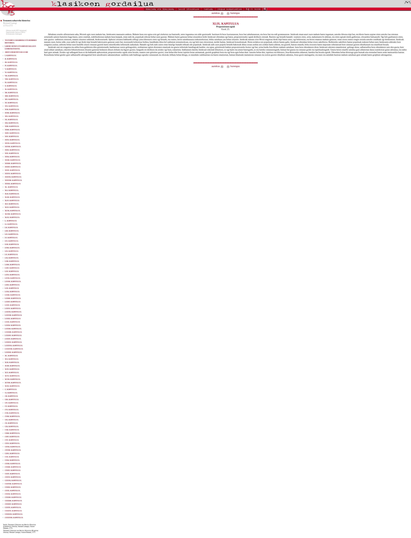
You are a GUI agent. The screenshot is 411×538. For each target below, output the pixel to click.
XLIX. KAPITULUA (12, 217)
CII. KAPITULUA (11, 396)
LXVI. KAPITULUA (12, 275)
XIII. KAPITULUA (11, 96)
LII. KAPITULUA (11, 227)
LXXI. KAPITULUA (12, 291)
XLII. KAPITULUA (12, 194)
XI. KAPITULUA (11, 89)
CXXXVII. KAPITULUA (13, 514)
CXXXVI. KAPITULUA (13, 511)
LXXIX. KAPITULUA (13, 318)
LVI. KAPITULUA (11, 241)
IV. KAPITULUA (11, 65)
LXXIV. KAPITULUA (12, 302)
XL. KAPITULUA (11, 187)
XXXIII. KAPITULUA (13, 163)
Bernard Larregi (10, 23)
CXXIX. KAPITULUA (13, 487)
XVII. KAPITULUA (12, 109)
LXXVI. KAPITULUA (13, 308)
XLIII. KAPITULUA (12, 197)
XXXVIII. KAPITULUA (13, 180)
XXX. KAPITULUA (12, 153)
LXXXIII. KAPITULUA (13, 332)
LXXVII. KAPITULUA (13, 312)
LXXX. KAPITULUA (12, 322)
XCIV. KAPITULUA (12, 369)
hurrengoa (235, 13)
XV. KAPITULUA (11, 103)
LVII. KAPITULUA (12, 244)
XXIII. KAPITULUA (12, 130)
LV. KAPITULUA (11, 237)
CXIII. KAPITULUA (12, 433)
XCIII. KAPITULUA (12, 366)
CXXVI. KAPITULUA (13, 477)
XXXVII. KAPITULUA (13, 177)
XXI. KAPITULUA (11, 123)
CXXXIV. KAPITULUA (13, 504)
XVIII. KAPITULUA (12, 113)
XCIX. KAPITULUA (12, 386)
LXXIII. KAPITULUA (13, 298)
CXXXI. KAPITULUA (13, 494)
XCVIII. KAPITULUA (13, 383)
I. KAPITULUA (10, 55)
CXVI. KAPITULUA (12, 443)
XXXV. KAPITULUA (12, 170)
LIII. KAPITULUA (11, 231)
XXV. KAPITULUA (12, 136)
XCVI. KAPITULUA (12, 376)
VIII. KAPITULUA (11, 79)
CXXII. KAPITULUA (12, 463)
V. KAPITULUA (10, 69)
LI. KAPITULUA (11, 224)
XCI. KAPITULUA (11, 359)
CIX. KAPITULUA (11, 420)
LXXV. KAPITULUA (12, 305)
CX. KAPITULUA (11, 423)
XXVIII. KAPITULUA (13, 146)
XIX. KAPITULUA (11, 116)
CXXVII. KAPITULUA (13, 480)
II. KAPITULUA (11, 59)
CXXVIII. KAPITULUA (13, 484)
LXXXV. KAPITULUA (13, 339)
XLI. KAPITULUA (11, 190)
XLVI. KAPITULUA (12, 207)
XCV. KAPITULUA (12, 372)
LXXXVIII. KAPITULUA (14, 349)
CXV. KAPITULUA (12, 440)
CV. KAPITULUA (11, 406)
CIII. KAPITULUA (11, 399)
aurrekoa (216, 13)
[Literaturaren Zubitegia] (14, 34)
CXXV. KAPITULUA (12, 474)
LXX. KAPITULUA (12, 288)
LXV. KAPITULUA (12, 271)
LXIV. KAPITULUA (12, 268)
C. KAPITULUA (11, 389)
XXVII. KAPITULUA (12, 143)
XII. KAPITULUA (11, 92)
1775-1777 (8, 25)
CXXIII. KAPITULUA (13, 467)
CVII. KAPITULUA (12, 413)
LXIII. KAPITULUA (12, 264)
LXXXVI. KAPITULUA (13, 342)
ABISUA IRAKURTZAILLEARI (16, 52)
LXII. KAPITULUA (12, 261)
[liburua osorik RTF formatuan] (16, 30)
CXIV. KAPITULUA (12, 436)
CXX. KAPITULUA (12, 457)
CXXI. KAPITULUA (12, 460)
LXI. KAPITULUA (11, 258)
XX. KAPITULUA (11, 119)
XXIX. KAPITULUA (12, 150)
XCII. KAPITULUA (12, 362)
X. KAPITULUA (11, 86)
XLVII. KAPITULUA (12, 211)
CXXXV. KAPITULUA (13, 507)
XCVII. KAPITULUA (12, 379)
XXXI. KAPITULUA (12, 157)
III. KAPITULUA (11, 62)
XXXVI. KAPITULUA (13, 173)
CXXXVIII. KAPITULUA (14, 517)
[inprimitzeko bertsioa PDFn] (15, 32)
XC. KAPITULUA (11, 356)
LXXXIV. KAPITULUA (13, 335)
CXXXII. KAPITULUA (13, 497)
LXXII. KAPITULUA (12, 295)
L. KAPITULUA (11, 221)
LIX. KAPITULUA (11, 251)
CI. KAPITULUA (11, 393)
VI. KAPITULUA (11, 72)
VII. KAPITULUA (11, 76)
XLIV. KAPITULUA (12, 200)
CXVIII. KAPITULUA (13, 450)
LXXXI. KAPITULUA (13, 325)
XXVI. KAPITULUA (12, 140)
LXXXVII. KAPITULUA (13, 345)
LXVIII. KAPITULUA (13, 281)
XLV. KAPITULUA (11, 204)
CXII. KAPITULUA (12, 430)
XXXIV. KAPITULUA (12, 167)
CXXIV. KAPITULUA (12, 470)
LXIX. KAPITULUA (12, 285)
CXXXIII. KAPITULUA (13, 501)
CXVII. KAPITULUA (12, 447)
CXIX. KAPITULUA (12, 453)
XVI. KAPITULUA (11, 106)
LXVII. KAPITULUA (12, 278)
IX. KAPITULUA (11, 82)
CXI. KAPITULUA (11, 426)
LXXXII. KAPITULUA (13, 329)
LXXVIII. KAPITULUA (13, 315)
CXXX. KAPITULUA (12, 490)
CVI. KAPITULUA (11, 409)
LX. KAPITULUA (11, 254)
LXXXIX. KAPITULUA (13, 352)
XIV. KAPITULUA (11, 99)
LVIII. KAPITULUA (12, 248)
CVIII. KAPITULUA (12, 416)
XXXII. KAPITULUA (12, 160)
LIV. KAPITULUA (11, 234)
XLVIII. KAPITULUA (13, 214)
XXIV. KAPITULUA (12, 133)
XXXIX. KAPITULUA (13, 184)
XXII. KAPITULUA (12, 126)
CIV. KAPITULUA (11, 403)
